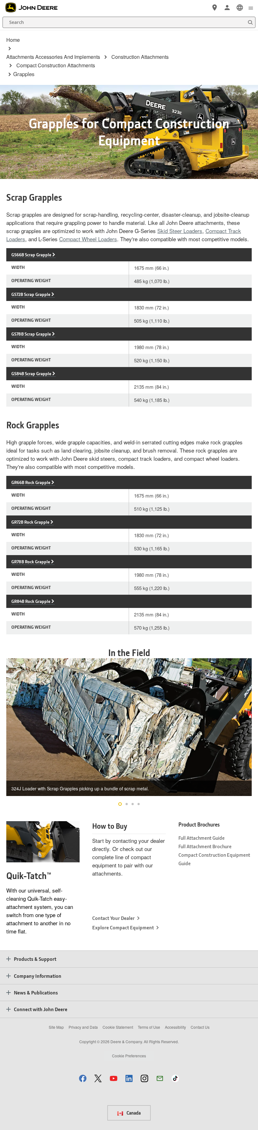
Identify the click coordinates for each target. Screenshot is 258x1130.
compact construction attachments (55, 65)
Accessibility (175, 1027)
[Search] (250, 22)
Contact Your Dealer (113, 918)
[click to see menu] (250, 8)
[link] (239, 8)
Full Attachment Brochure (205, 846)
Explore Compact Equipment (123, 927)
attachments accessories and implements (53, 56)
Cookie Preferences (129, 1055)
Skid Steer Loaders (179, 231)
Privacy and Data (83, 1027)
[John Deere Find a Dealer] (214, 8)
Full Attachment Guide (201, 837)
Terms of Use (149, 1027)
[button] (83, 1078)
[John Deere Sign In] (227, 8)
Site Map (56, 1027)
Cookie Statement (118, 1027)
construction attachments (140, 56)
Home (13, 39)
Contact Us (200, 1027)
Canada (133, 1113)
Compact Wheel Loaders (88, 239)
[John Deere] (35, 8)
